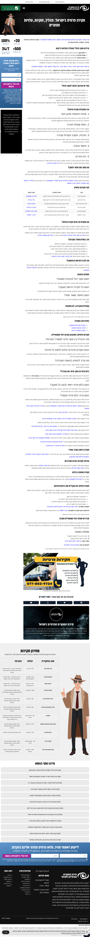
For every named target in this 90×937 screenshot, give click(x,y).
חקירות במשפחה (31, 196)
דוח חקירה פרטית (53, 163)
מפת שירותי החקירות (71, 545)
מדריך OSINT (31, 215)
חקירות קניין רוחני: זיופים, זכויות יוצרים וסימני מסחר (45, 833)
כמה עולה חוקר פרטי (70, 430)
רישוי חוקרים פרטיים (71, 507)
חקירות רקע (63, 412)
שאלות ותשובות (37, 66)
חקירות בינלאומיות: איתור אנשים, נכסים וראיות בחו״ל (45, 821)
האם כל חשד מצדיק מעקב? (78, 538)
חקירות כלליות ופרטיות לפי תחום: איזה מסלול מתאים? (60, 40)
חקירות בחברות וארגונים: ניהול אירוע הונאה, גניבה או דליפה (45, 808)
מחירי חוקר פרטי (65, 66)
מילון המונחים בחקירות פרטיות (51, 442)
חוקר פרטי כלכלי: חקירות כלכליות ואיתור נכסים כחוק (45, 770)
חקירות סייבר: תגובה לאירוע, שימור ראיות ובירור (45, 789)
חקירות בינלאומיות (75, 479)
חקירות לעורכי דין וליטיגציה (55, 446)
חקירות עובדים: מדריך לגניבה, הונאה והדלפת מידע (45, 802)
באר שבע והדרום (77, 468)
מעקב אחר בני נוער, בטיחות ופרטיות (44, 426)
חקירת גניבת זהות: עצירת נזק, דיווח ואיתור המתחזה (45, 840)
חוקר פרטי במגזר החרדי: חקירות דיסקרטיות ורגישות (45, 776)
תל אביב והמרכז (43, 465)
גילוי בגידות (31, 200)
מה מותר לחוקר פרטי (51, 66)
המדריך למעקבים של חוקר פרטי (56, 434)
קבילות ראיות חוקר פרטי (53, 430)
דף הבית (86, 40)
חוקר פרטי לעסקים (31, 211)
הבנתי (5, 932)
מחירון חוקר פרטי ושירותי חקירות (73, 235)
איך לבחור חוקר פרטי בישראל (61, 256)
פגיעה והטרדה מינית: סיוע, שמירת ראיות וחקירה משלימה (45, 827)
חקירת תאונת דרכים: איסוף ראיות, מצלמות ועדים (59, 419)
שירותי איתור (31, 204)
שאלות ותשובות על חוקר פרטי (38, 438)
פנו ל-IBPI (63, 510)
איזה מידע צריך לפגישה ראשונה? (77, 536)
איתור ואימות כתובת (79, 328)
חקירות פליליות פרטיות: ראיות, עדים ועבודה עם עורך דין (45, 783)
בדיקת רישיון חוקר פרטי (81, 66)
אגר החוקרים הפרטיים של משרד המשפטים (61, 181)
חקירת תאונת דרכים (79, 330)
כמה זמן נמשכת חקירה (45, 235)
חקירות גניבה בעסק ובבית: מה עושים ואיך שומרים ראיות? (45, 814)
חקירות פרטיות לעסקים (77, 325)
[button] (24, 8)
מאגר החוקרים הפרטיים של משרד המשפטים (65, 406)
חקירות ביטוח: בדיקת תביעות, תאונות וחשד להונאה (45, 795)
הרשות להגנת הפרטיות (55, 507)
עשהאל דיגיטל (6, 918)
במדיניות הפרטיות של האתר (13, 98)
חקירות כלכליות (31, 207)
